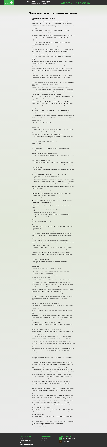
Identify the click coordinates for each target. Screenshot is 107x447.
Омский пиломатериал (69, 438)
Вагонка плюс (66, 441)
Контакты (44, 438)
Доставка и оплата (25, 440)
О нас (43, 440)
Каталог (22, 438)
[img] (9, 2)
